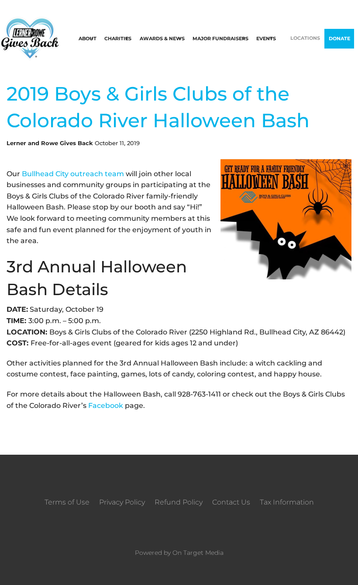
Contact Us (231, 502)
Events (266, 38)
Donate (339, 38)
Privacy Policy (122, 502)
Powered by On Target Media (179, 552)
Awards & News (162, 38)
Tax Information (287, 502)
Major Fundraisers (220, 38)
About (87, 38)
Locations (305, 38)
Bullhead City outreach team (73, 174)
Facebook (105, 405)
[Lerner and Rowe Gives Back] (30, 38)
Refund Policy (179, 502)
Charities (117, 38)
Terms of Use (67, 502)
